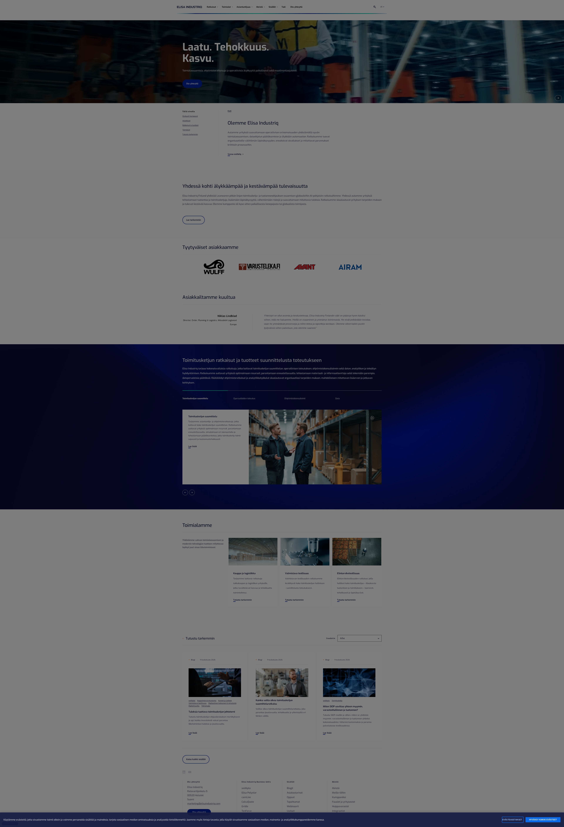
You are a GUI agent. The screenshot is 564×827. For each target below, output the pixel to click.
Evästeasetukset (512, 820)
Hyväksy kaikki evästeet (543, 820)
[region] (282, 819)
